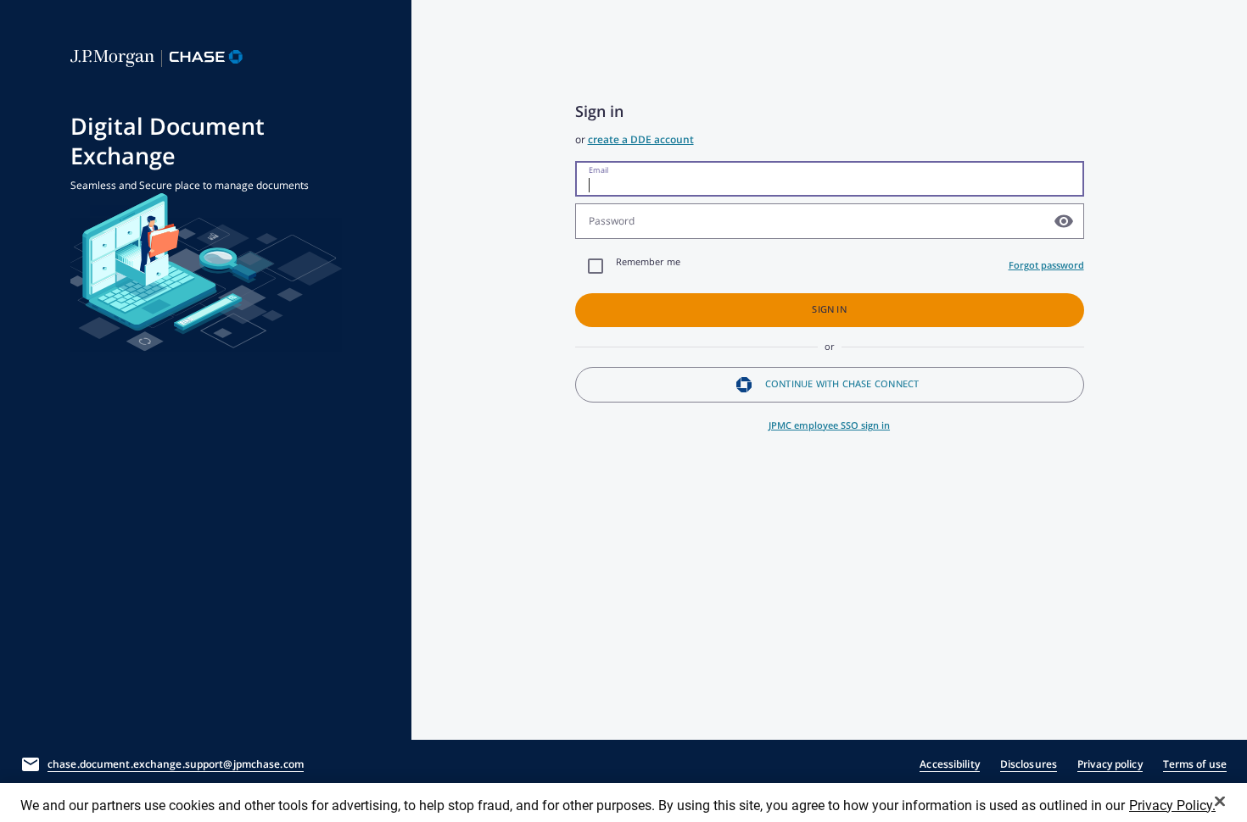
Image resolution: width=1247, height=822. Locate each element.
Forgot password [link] (1046, 265)
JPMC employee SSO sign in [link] (829, 425)
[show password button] (1063, 221)
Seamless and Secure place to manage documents (189, 185)
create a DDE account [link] (641, 139)
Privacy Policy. (1172, 805)
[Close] (1220, 800)
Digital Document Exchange (167, 141)
